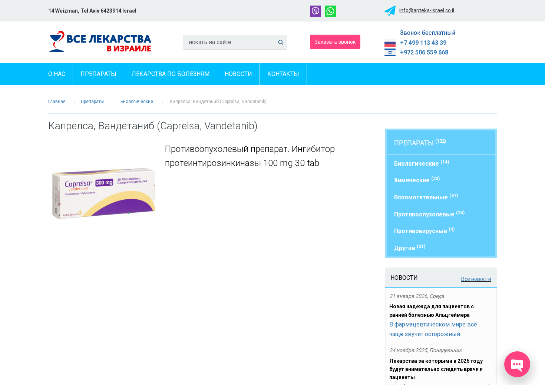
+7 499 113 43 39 (423, 42)
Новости (238, 73)
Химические (417, 180)
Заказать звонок (335, 41)
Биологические (136, 101)
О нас (56, 73)
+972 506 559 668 (424, 52)
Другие (409, 248)
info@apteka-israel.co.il (426, 10)
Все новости (476, 279)
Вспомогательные (426, 197)
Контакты (283, 73)
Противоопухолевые (429, 214)
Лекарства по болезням (170, 73)
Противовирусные (424, 231)
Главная (57, 101)
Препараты (98, 73)
